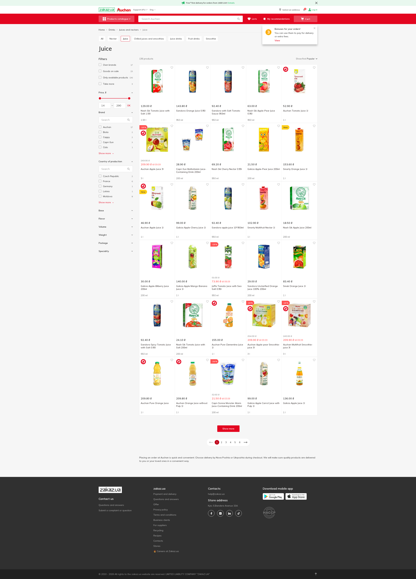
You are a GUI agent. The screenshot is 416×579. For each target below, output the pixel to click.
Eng (151, 9)
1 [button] (217, 442)
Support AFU (139, 9)
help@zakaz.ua (216, 494)
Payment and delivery (164, 494)
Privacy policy (160, 509)
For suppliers (160, 525)
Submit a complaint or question (115, 510)
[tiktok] (238, 513)
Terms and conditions (164, 514)
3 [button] (226, 442)
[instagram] (220, 513)
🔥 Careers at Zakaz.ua (166, 551)
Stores (156, 546)
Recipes (157, 535)
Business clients (161, 520)
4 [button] (230, 442)
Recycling (158, 530)
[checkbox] (100, 64)
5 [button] (235, 442)
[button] (289, 10)
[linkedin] (229, 513)
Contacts (158, 540)
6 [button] (239, 442)
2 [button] (221, 442)
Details (231, 3)
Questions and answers (111, 505)
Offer (156, 504)
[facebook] (211, 513)
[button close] (316, 3)
